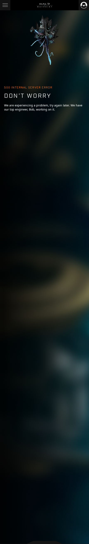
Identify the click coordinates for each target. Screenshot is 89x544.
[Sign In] (84, 5)
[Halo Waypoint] (45, 5)
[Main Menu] (5, 5)
